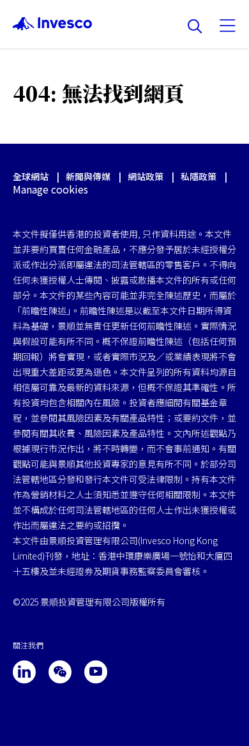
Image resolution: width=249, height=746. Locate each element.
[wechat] (60, 671)
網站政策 (145, 176)
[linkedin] (24, 671)
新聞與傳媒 (89, 176)
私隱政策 (198, 176)
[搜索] (195, 27)
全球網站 (31, 176)
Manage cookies (50, 189)
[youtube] (95, 671)
